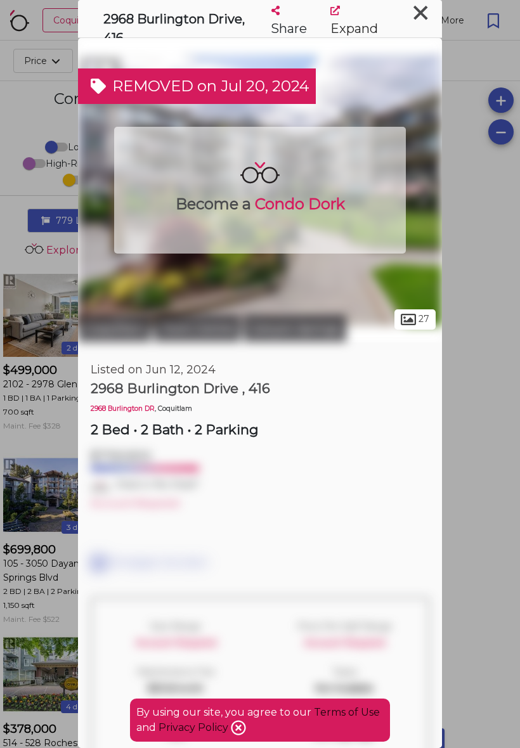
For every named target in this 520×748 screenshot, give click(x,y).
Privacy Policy (195, 727)
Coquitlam (114, 328)
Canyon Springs (295, 328)
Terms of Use (347, 712)
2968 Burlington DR (123, 408)
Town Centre (197, 328)
